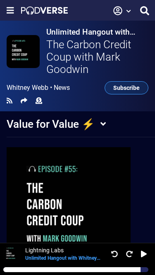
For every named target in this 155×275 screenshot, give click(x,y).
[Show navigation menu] (10, 10)
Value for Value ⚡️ (51, 124)
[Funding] (39, 101)
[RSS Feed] (9, 101)
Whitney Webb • (38, 88)
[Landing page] (44, 10)
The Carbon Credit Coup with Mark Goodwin (88, 56)
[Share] (24, 101)
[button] (122, 10)
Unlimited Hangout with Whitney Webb (88, 32)
